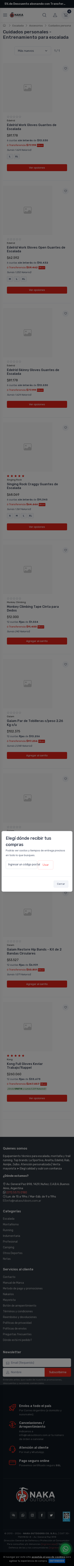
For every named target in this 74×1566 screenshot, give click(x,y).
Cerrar (61, 883)
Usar (45, 865)
